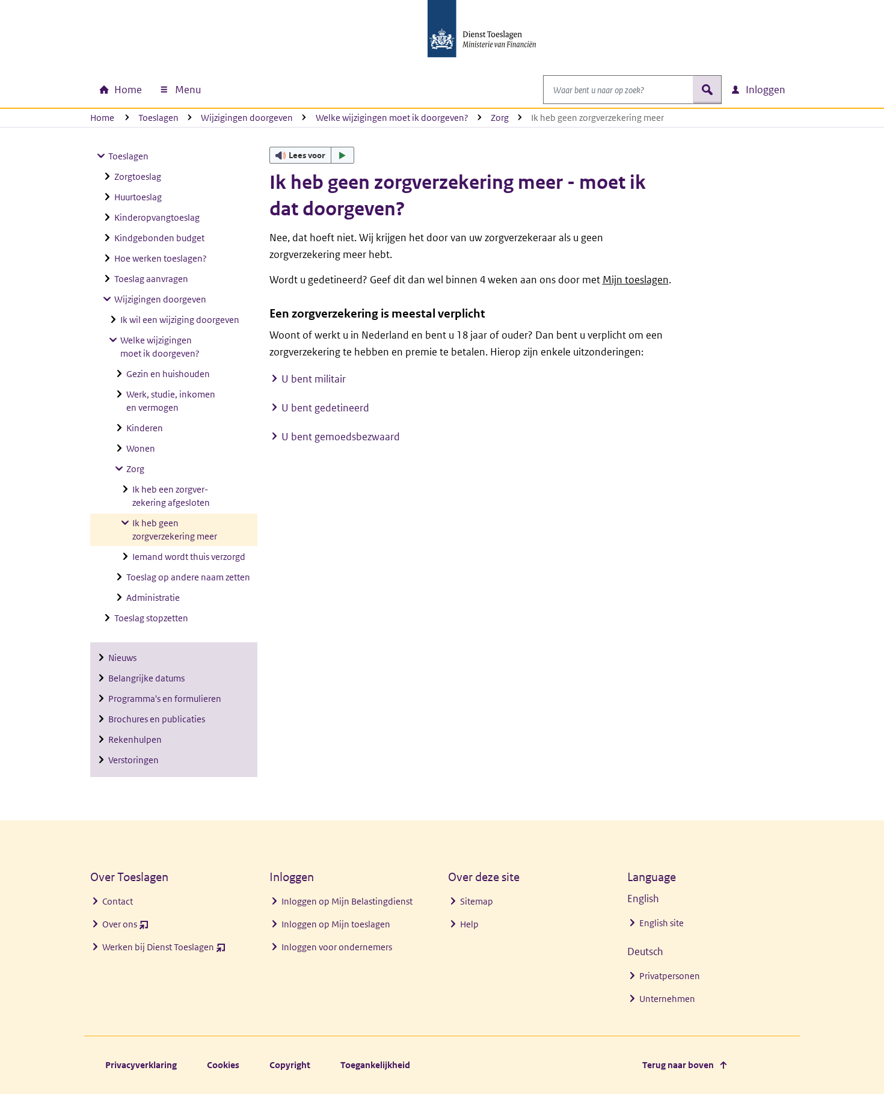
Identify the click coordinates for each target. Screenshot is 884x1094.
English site (661, 923)
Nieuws (122, 657)
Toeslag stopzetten (151, 618)
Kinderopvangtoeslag (157, 217)
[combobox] (618, 89)
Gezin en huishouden (168, 374)
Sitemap (476, 901)
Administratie (153, 597)
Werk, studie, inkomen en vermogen (170, 401)
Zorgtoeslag (137, 176)
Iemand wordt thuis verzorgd (188, 556)
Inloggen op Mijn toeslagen (335, 924)
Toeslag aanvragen (151, 278)
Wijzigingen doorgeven (247, 117)
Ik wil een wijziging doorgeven (179, 319)
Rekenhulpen (135, 739)
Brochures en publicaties (156, 719)
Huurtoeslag (138, 197)
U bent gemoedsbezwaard (340, 436)
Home (102, 117)
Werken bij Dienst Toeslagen (164, 950)
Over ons (125, 927)
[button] (312, 155)
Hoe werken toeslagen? (160, 258)
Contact (117, 901)
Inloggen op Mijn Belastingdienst (347, 901)
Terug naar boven (678, 1065)
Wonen (140, 448)
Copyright (289, 1065)
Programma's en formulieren (164, 698)
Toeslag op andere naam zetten (188, 577)
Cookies (223, 1065)
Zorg (500, 117)
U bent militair (313, 379)
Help (469, 924)
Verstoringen (133, 760)
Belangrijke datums (146, 678)
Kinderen (144, 428)
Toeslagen (158, 117)
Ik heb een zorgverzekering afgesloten (171, 496)
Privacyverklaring (141, 1065)
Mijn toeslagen (636, 279)
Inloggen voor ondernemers (336, 947)
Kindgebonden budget (159, 238)
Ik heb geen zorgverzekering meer (174, 529)
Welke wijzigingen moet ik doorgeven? (392, 117)
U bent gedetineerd (325, 407)
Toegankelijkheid (375, 1065)
